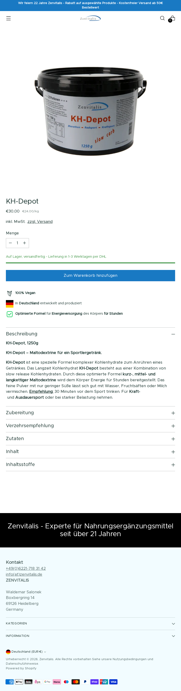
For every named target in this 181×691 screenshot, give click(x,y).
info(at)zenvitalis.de (24, 574)
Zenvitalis (46, 659)
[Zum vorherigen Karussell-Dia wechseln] (160, 497)
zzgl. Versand (40, 222)
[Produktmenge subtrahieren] (10, 243)
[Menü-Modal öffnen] (8, 18)
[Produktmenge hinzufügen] (24, 243)
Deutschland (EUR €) (27, 651)
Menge (12, 233)
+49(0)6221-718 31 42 (26, 568)
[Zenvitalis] (90, 18)
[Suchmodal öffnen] (162, 18)
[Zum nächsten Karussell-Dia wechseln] (171, 497)
